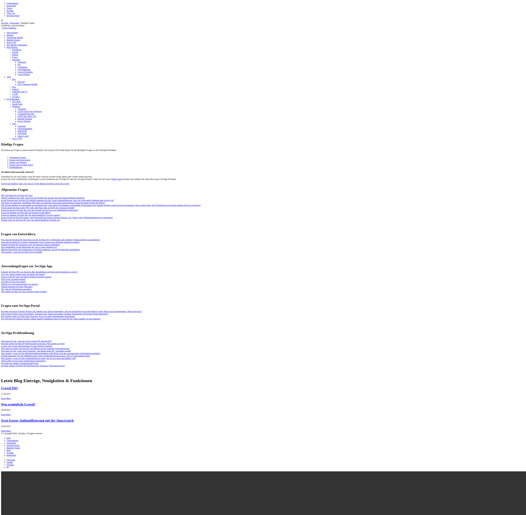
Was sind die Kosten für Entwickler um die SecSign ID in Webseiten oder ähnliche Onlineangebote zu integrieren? (50, 240)
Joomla (15, 52)
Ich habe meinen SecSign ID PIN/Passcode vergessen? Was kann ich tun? (33, 366)
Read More (6, 398)
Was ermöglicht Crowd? (18, 404)
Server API (11, 42)
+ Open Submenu (8, 28)
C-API (15, 94)
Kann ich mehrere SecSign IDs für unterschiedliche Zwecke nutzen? (30, 215)
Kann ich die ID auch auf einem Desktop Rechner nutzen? (26, 277)
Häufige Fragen (13, 40)
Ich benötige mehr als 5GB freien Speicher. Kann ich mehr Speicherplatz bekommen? (38, 316)
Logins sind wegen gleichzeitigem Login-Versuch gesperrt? (26, 346)
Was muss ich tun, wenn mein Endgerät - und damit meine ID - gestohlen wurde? (36, 351)
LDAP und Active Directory (30, 111)
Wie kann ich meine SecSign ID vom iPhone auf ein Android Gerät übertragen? (35, 348)
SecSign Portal (13, 16)
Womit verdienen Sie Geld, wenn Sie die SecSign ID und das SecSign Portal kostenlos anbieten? (43, 198)
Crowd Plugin (24, 74)
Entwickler (11, 6)
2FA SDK (16, 101)
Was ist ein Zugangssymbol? (13, 279)
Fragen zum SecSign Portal (21, 165)
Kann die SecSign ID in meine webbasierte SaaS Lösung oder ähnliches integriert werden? (40, 242)
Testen (9, 8)
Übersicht (22, 62)
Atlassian (16, 60)
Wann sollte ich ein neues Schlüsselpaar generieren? (23, 361)
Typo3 (15, 57)
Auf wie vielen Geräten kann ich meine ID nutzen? (23, 274)
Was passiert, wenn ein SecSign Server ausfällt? (21, 252)
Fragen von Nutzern (18, 162)
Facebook (11, 460)
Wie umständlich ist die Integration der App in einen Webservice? (29, 247)
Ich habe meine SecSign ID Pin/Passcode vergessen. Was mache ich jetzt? (33, 343)
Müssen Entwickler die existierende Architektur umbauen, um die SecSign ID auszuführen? (40, 249)
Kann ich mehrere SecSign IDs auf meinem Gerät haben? (26, 213)
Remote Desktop (25, 119)
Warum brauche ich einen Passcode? (17, 287)
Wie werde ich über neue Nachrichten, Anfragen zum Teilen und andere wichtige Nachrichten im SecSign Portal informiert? (54, 314)
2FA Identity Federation (17, 45)
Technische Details (15, 37)
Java (14, 87)
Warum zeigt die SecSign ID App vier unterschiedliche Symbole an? (30, 220)
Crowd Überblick (25, 72)
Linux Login (23, 136)
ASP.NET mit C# (19, 92)
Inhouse (10, 35)
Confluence (23, 67)
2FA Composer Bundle (28, 84)
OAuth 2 (16, 97)
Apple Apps (17, 104)
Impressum (11, 455)
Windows (16, 106)
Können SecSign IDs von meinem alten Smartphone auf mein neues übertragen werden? (39, 272)
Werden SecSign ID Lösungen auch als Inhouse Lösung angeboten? (30, 245)
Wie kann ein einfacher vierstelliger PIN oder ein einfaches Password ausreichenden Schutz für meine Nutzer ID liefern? (53, 203)
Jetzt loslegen (12, 32)
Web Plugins (12, 47)
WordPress (16, 50)
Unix (14, 124)
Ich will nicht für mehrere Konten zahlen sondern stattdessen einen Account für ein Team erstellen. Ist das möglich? (51, 319)
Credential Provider (26, 114)
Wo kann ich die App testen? (13, 282)
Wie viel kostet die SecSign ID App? (17, 195)
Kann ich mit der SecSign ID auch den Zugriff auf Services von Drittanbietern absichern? (39, 210)
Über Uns (11, 13)
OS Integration (13, 99)
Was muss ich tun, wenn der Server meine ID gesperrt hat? (26, 341)
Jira (19, 64)
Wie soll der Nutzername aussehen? (16, 289)
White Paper (116, 179)
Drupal (15, 55)
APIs (9, 77)
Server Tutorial (24, 121)
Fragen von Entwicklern (19, 160)
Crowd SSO (9, 388)
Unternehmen (12, 3)
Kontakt (10, 11)
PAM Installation (25, 129)
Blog (9, 450)
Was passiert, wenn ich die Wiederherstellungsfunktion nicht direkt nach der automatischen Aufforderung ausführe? (51, 353)
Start (9, 438)
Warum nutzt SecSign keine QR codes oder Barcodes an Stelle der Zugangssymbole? (38, 208)
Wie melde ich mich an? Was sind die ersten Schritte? (24, 291)
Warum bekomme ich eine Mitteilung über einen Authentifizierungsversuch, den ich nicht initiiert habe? (45, 356)
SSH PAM (22, 131)
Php (13, 79)
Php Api (21, 82)
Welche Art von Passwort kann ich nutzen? (19, 284)
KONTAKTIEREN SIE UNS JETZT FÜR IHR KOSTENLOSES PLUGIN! (35, 184)
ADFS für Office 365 (27, 116)
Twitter (10, 462)
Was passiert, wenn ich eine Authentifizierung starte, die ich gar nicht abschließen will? (38, 358)
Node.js (15, 89)
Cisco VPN (17, 138)
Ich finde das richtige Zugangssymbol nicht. (20, 363)
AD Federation (24, 69)
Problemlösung (15, 167)
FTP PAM (22, 133)
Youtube (10, 465)
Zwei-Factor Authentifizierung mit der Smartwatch (37, 420)
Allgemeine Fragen (17, 157)
